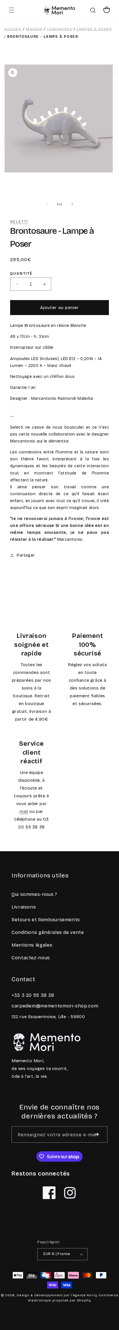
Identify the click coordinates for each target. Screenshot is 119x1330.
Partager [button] (26, 555)
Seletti (19, 222)
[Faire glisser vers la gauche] (46, 204)
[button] (11, 10)
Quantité (21, 274)
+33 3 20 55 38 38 (33, 995)
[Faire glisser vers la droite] (72, 204)
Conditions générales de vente (48, 932)
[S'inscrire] (97, 1134)
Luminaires (59, 29)
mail (24, 811)
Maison (34, 29)
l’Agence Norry (84, 1295)
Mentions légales (32, 945)
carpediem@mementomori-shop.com (55, 1006)
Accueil (13, 29)
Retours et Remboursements (46, 919)
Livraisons (24, 907)
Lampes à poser (94, 29)
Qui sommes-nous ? (34, 894)
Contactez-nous (31, 957)
